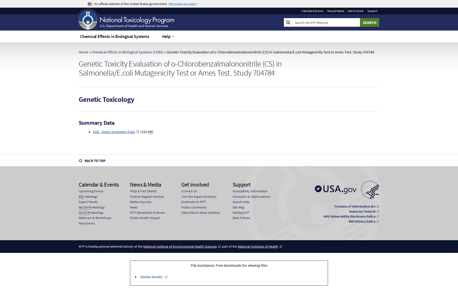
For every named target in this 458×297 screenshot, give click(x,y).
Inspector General (362, 211)
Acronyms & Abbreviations (251, 196)
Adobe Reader (151, 276)
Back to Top (95, 160)
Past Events (87, 223)
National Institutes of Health (258, 246)
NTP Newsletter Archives (147, 212)
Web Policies (241, 218)
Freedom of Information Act (354, 206)
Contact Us (189, 191)
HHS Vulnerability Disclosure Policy (349, 216)
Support (372, 11)
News (134, 207)
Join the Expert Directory (199, 196)
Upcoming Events (91, 191)
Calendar (312, 11)
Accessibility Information (250, 191)
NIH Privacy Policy (362, 221)
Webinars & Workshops (95, 218)
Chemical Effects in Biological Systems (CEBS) (127, 52)
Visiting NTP (241, 212)
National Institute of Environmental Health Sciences (180, 246)
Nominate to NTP (193, 202)
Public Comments (194, 207)
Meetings (88, 196)
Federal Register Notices (147, 196)
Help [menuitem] (166, 36)
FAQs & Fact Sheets (143, 191)
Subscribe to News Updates (200, 212)
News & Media (335, 11)
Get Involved (355, 11)
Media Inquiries (140, 202)
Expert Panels (88, 202)
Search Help (241, 202)
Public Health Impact (145, 218)
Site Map (239, 207)
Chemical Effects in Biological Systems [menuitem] (114, 36)
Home (83, 52)
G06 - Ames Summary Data (114, 131)
